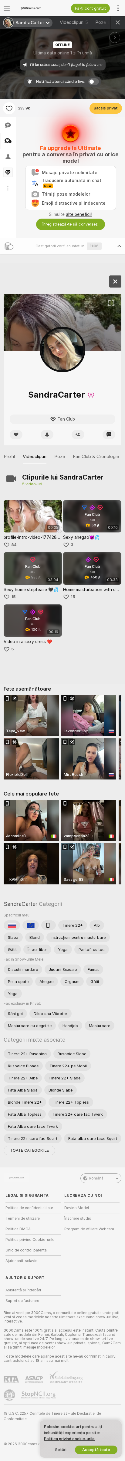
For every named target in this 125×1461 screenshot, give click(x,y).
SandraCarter (20, 904)
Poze (104, 22)
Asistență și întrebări (23, 1290)
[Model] (115, 281)
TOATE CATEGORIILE (29, 1150)
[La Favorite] (9, 108)
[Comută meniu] (6, 8)
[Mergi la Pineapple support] (10, 1395)
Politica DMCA (18, 1229)
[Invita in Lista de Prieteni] (78, 434)
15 (13, 596)
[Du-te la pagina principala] (37, 8)
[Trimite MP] (109, 434)
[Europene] (30, 925)
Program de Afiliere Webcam (89, 1229)
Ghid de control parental (26, 1250)
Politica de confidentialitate (29, 1208)
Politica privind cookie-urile (69, 1439)
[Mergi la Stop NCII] (39, 1395)
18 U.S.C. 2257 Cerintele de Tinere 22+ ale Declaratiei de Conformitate (52, 1416)
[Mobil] (48, 925)
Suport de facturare (22, 1301)
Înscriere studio (77, 1218)
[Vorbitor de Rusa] (12, 925)
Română (96, 1178)
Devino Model (76, 1208)
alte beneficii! (79, 214)
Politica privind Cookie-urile (29, 1240)
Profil (9, 456)
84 (14, 544)
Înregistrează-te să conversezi (70, 224)
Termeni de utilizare (22, 1218)
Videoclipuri (74, 22)
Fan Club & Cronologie (96, 456)
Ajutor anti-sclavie (21, 1261)
